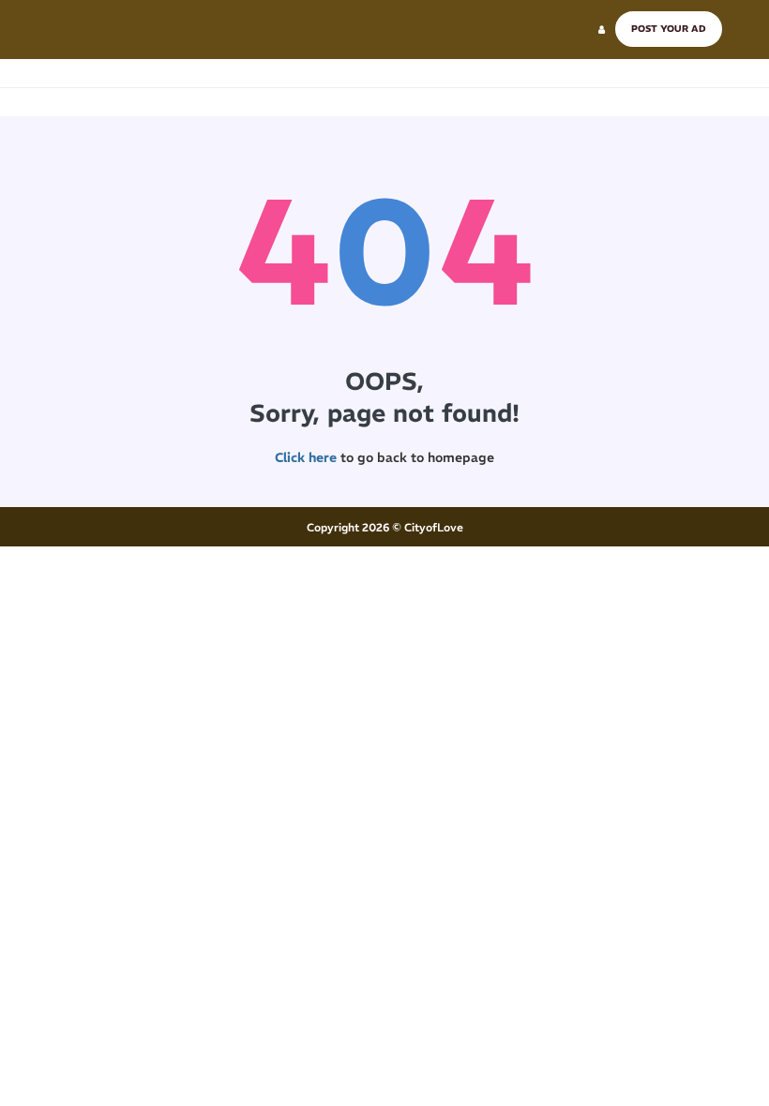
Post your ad (668, 28)
